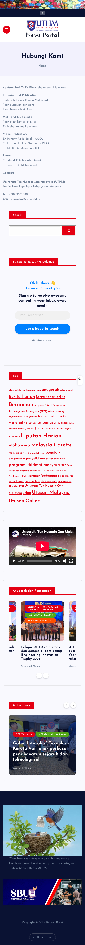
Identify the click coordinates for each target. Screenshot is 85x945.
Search (18, 215)
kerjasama (38, 428)
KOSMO (14, 437)
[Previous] (39, 675)
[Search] (68, 230)
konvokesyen (64, 428)
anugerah (50, 390)
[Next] (46, 675)
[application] (42, 546)
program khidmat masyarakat (37, 465)
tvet (21, 485)
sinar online (32, 481)
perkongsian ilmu (55, 459)
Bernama (19, 404)
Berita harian (22, 397)
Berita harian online (50, 397)
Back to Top (44, 937)
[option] (42, 635)
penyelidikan (35, 458)
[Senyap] (65, 561)
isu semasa (46, 423)
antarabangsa (32, 390)
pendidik (53, 453)
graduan (33, 417)
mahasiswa (19, 445)
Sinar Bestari (66, 476)
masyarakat (16, 453)
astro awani (66, 390)
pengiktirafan (17, 458)
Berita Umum (24, 734)
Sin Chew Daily (49, 481)
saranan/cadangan (42, 475)
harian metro (48, 416)
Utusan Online (24, 501)
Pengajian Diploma (40, 621)
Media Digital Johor (35, 453)
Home (42, 65)
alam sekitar (15, 390)
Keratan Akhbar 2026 (53, 734)
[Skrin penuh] (71, 561)
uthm (27, 493)
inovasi (32, 423)
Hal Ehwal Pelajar (40, 615)
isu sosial (62, 423)
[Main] (14, 561)
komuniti (51, 428)
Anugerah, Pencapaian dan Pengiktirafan (43, 608)
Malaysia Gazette (51, 445)
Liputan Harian (41, 436)
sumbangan (64, 481)
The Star (13, 486)
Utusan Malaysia (51, 492)
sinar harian (16, 481)
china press (37, 405)
